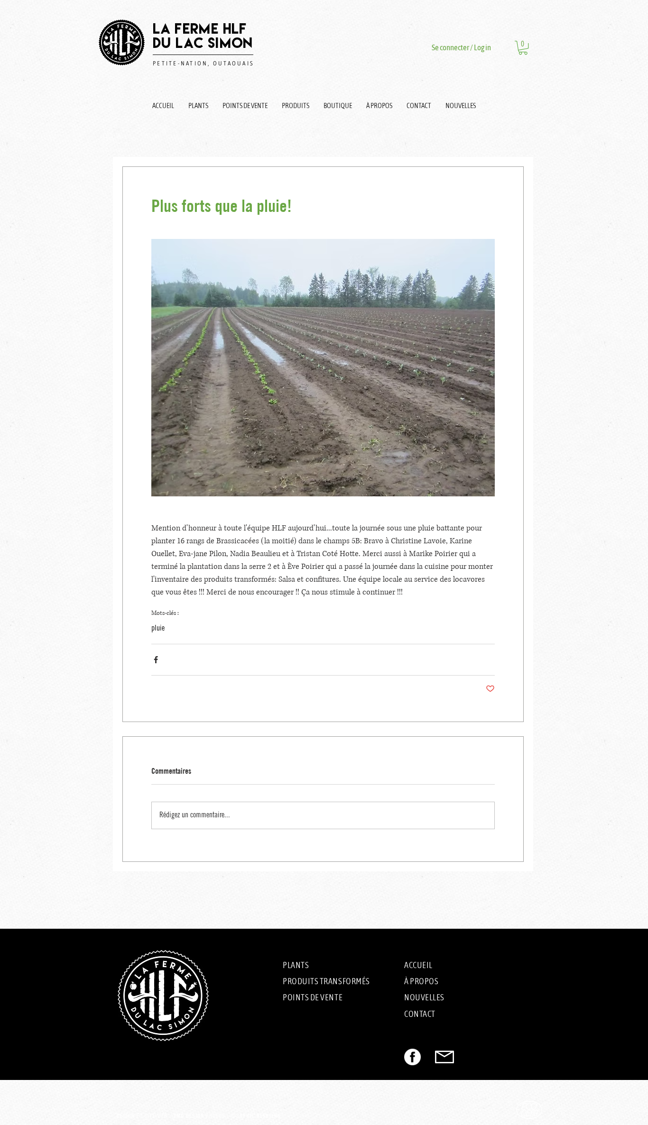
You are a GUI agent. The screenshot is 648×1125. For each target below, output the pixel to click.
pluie (158, 628)
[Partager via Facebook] (155, 659)
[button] (523, 48)
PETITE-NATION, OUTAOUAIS (203, 63)
